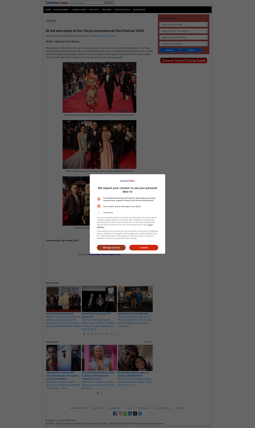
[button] (127, 213)
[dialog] (127, 214)
